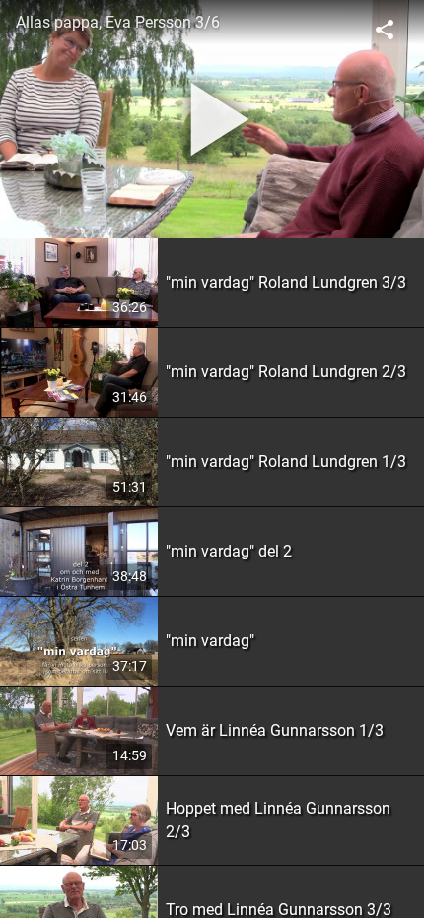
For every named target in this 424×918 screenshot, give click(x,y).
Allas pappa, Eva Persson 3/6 (118, 22)
